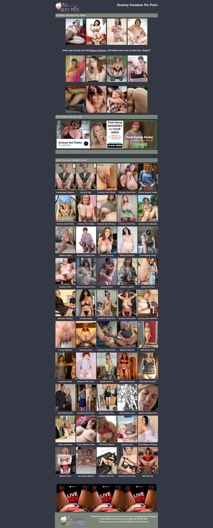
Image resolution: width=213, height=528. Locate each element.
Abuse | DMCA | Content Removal (134, 522)
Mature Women (98, 50)
